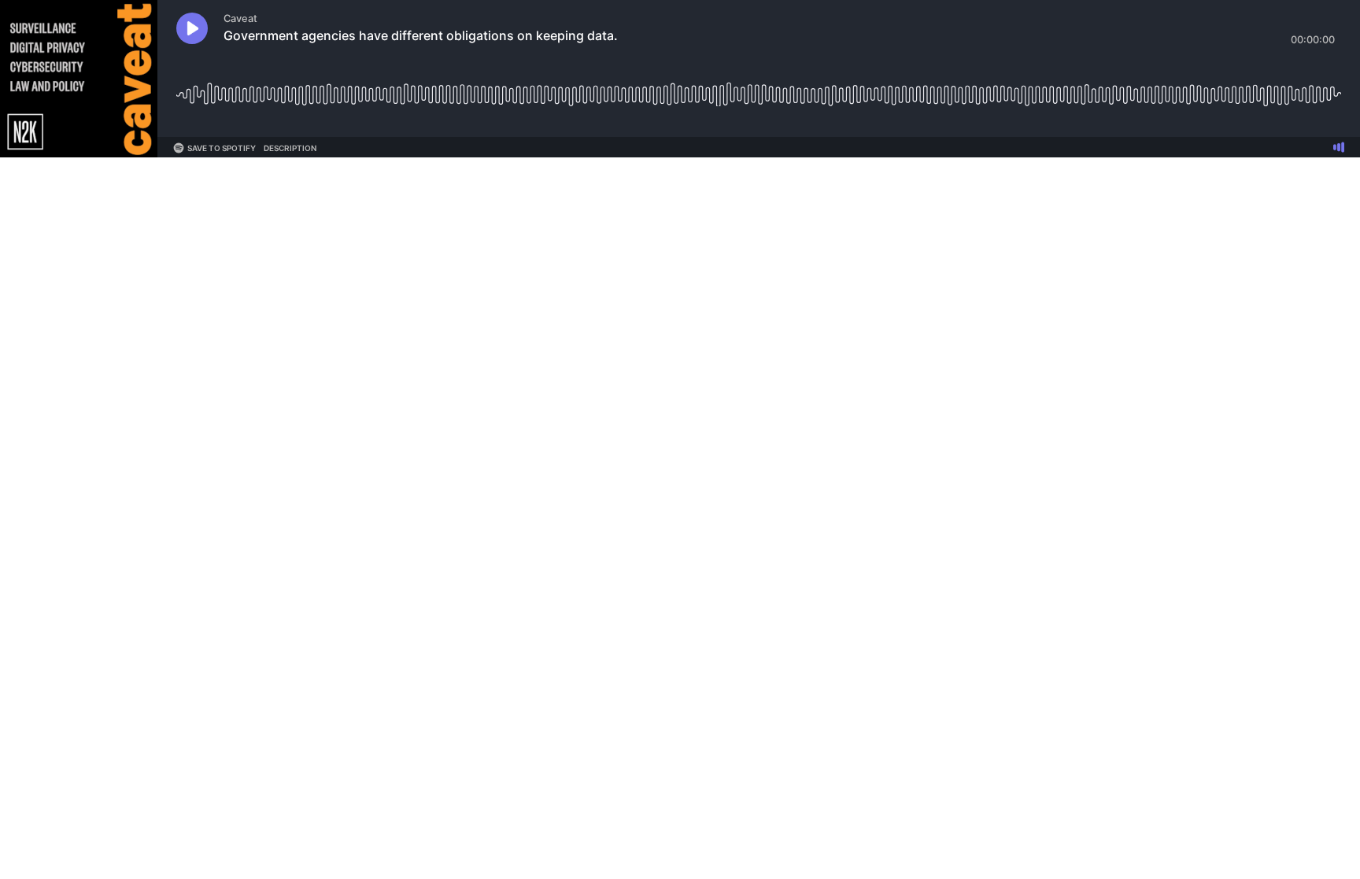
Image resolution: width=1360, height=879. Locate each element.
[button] (192, 28)
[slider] (758, 88)
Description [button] (290, 148)
